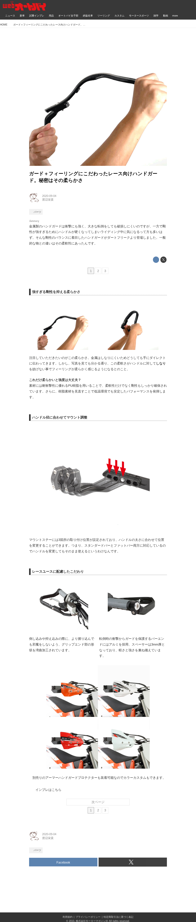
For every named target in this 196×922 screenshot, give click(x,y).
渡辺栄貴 (48, 199)
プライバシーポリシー (88, 916)
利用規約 (68, 916)
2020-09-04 (49, 195)
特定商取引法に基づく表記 (118, 916)
